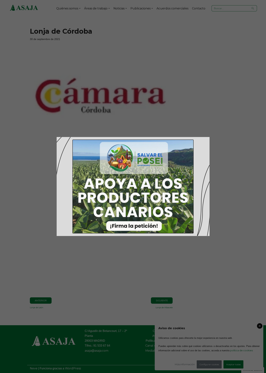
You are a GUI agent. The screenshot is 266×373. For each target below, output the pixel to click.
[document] (133, 186)
